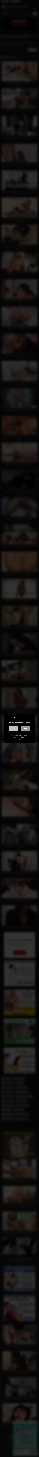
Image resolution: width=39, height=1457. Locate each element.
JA (13, 728)
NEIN (26, 728)
